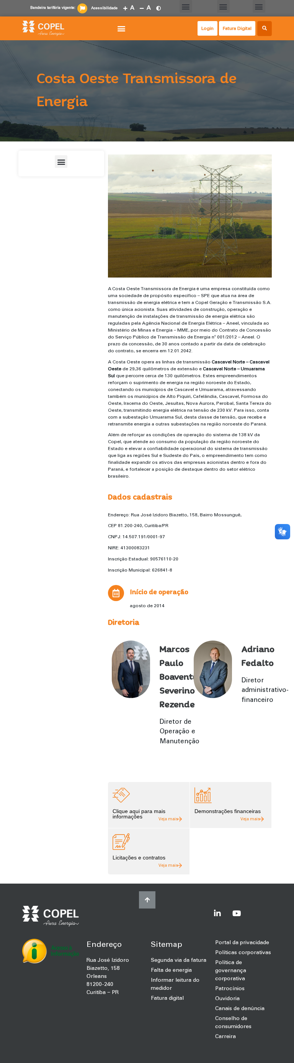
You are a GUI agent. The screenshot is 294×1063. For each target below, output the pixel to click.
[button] (186, 6)
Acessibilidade (104, 8)
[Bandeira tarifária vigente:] (82, 8)
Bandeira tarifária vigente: (52, 8)
